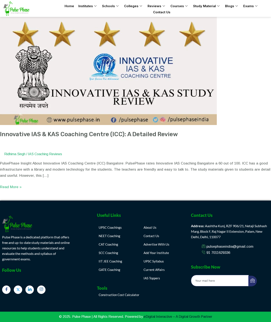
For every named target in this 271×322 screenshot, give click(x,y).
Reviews (154, 6)
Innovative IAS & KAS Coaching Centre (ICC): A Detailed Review (89, 134)
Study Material (204, 6)
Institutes (85, 6)
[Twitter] (18, 289)
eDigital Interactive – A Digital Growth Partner (178, 316)
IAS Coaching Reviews (45, 154)
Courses (177, 6)
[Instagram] (41, 289)
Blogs (229, 6)
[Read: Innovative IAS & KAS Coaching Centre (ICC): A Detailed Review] (108, 71)
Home (69, 6)
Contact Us (161, 12)
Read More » (11, 186)
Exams (248, 6)
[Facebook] (6, 289)
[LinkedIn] (29, 289)
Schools (108, 6)
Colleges (131, 6)
